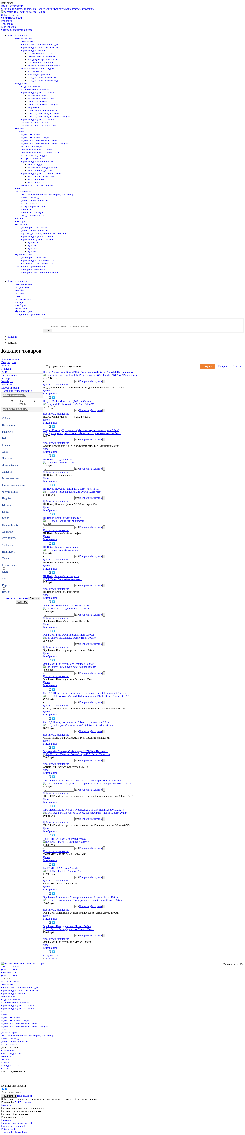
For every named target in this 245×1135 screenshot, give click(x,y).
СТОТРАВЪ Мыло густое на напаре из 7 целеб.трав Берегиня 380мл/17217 (85, 780)
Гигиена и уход (30, 197)
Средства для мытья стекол (43, 77)
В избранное (50, 393)
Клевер (19, 218)
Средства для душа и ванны (37, 161)
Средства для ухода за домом (37, 92)
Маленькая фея (10, 478)
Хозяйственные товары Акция (38, 125)
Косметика (21, 224)
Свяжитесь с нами (11, 17)
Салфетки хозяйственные (42, 110)
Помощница (9, 425)
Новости (41, 8)
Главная (12, 336)
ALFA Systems (22, 1102)
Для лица (33, 251)
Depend (6, 585)
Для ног (32, 245)
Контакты (59, 8)
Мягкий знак (9, 565)
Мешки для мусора (39, 101)
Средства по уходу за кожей (37, 239)
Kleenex (6, 505)
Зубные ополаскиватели (42, 176)
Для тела (33, 242)
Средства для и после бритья (37, 260)
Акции (50, 8)
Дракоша (7, 458)
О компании (8, 8)
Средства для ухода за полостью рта (41, 173)
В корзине (96, 381)
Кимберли (20, 221)
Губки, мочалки (37, 95)
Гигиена (19, 131)
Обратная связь (10, 972)
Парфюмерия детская (33, 206)
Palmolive (7, 431)
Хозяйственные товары (34, 122)
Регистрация (16, 5)
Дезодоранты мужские (34, 257)
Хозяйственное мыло (40, 53)
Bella (5, 438)
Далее (46, 390)
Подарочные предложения (30, 266)
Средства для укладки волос (37, 236)
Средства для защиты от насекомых (41, 47)
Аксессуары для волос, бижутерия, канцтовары (48, 194)
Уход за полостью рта (33, 215)
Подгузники (28, 209)
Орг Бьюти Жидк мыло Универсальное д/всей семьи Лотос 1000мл (81, 897)
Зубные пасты (36, 179)
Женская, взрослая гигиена (36, 149)
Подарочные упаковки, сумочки (39, 272)
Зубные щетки (36, 182)
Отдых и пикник (30, 86)
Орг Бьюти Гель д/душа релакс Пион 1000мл (68, 634)
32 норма (7, 471)
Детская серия (23, 191)
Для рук (32, 248)
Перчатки (33, 107)
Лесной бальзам (11, 465)
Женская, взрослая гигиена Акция (40, 152)
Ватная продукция (31, 146)
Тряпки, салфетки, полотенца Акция (49, 116)
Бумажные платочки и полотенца (40, 140)
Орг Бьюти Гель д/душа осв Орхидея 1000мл (68, 663)
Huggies (6, 498)
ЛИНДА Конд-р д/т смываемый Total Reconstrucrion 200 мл (76, 722)
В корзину (85, 381)
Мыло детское (29, 203)
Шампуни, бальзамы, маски (37, 185)
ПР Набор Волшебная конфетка (61, 576)
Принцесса (8, 551)
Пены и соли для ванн (40, 170)
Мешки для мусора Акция (43, 104)
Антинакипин (36, 71)
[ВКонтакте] (50, 397)
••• (16, 275)
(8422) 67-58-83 (10, 14)
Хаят (17, 188)
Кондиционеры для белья (42, 59)
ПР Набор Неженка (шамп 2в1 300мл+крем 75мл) (71, 488)
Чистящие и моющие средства (38, 68)
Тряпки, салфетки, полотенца (45, 113)
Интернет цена (15, 395)
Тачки (5, 558)
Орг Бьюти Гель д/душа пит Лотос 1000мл (67, 926)
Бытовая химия (23, 38)
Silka (5, 578)
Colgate (6, 418)
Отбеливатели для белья (42, 56)
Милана (6, 445)
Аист (5, 451)
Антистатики (28, 41)
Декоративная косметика (35, 200)
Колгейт (19, 128)
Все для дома (22, 83)
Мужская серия (23, 254)
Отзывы (89, 8)
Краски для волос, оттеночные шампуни (44, 233)
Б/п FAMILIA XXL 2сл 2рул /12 (61, 868)
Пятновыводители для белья (44, 65)
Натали (6, 591)
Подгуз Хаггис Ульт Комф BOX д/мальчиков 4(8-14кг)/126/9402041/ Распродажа (88, 372)
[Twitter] (53, 397)
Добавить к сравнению (56, 384)
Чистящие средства (39, 74)
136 (51, 958)
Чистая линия (10, 491)
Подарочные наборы (33, 269)
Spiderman (8, 545)
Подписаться (24, 1095)
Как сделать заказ (75, 8)
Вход (4, 5)
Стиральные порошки (40, 62)
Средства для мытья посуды (44, 80)
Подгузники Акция (32, 212)
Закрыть (6, 1105)
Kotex (5, 511)
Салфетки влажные (32, 158)
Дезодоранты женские (34, 227)
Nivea (5, 571)
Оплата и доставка (25, 8)
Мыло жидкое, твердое (34, 155)
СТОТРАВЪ (9, 538)
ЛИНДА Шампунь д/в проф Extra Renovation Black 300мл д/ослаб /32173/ (84, 693)
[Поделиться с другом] (45, 397)
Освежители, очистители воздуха (40, 44)
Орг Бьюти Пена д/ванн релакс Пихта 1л (66, 605)
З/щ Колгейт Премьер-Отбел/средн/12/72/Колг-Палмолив (75, 751)
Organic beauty (10, 525)
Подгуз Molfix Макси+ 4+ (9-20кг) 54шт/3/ (67, 401)
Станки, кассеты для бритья (37, 263)
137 (55, 958)
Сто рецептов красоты (15, 485)
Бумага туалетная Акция (35, 137)
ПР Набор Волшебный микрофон (62, 517)
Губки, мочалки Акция (41, 98)
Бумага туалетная (31, 134)
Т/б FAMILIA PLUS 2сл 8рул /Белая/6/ (64, 838)
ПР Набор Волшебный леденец (61, 547)
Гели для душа (36, 164)
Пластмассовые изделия (35, 89)
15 (241, 964)
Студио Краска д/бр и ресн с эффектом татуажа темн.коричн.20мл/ (81, 430)
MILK (5, 518)
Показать (9, 598)
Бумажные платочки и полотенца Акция (44, 143)
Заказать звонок (10, 966)
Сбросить (23, 598)
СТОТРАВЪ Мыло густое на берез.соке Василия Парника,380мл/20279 (83, 809)
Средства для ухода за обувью (38, 119)
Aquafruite (8, 531)
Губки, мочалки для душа (42, 167)
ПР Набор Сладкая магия (57, 459)
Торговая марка (16, 409)
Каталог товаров (17, 35)
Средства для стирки (33, 50)
